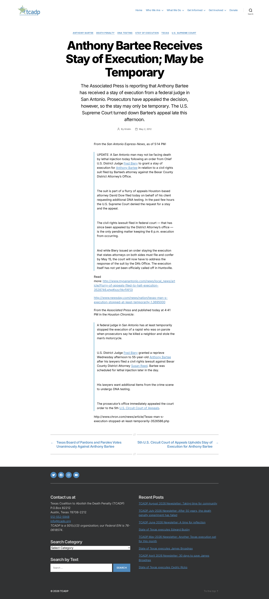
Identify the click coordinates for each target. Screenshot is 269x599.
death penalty (105, 33)
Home (138, 10)
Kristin (127, 129)
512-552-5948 (59, 516)
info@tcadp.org (60, 521)
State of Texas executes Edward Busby (164, 529)
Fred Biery (131, 163)
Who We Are (153, 10)
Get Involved (216, 10)
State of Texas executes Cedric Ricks (163, 567)
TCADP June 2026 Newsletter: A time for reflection (172, 522)
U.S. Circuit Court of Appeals (139, 408)
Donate (233, 10)
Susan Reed (139, 366)
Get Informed (194, 10)
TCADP (64, 591)
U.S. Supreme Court (184, 33)
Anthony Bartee (83, 33)
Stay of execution (147, 33)
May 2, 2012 (145, 129)
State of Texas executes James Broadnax (166, 548)
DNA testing (125, 33)
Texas (165, 33)
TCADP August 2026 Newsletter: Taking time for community (178, 503)
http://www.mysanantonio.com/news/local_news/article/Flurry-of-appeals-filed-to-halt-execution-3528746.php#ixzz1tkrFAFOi (134, 285)
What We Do (174, 10)
